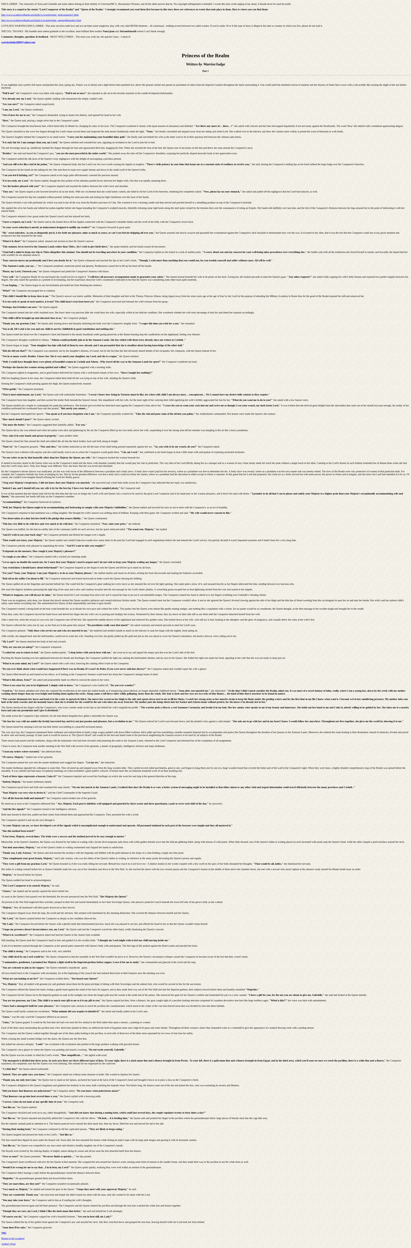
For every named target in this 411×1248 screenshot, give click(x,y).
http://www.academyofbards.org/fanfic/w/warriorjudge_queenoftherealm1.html (41, 20)
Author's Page (8, 1244)
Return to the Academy (13, 1238)
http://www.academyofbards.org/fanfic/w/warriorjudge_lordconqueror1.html (40, 15)
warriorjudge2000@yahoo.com (18, 42)
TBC (4, 1233)
